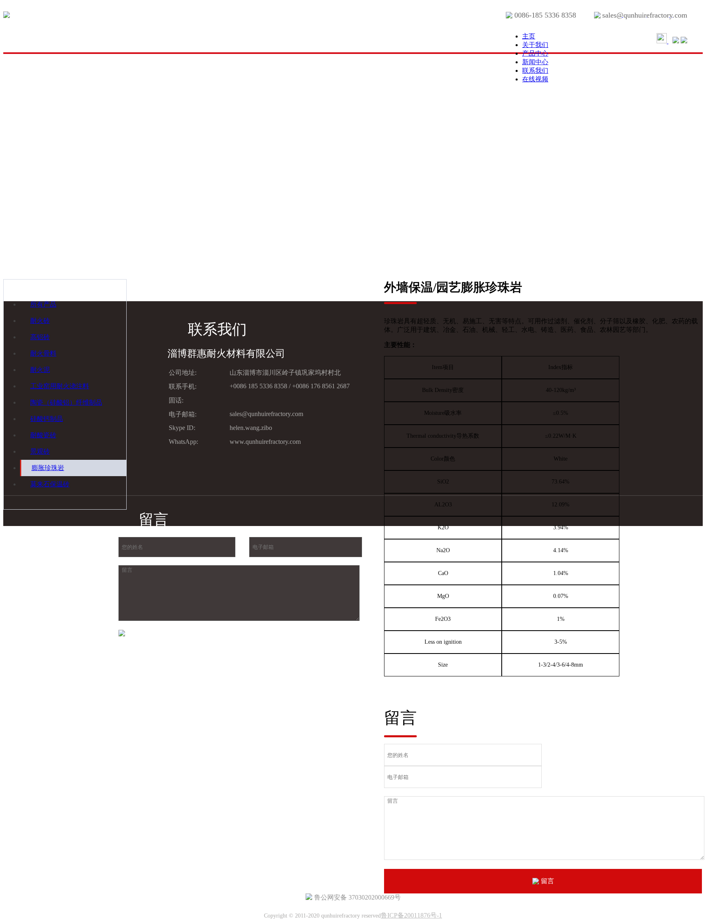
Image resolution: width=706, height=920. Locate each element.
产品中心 (535, 53)
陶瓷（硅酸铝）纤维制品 (66, 402)
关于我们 (535, 44)
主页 (528, 36)
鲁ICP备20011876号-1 (411, 915)
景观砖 (40, 451)
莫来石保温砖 (49, 484)
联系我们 (535, 70)
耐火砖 (40, 320)
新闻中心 (535, 61)
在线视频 (535, 79)
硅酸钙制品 (46, 418)
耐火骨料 (43, 353)
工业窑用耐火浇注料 (59, 386)
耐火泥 (40, 369)
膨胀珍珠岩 (47, 467)
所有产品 (43, 304)
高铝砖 (40, 337)
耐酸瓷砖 (43, 435)
